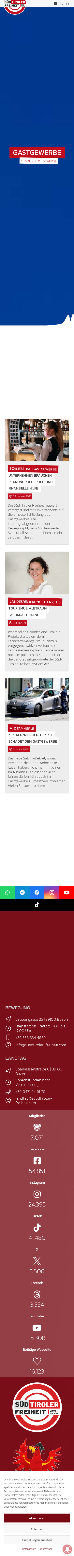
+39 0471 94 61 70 (30, 1091)
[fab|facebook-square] (37, 1161)
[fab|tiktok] (37, 1228)
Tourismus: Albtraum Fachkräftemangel (27, 611)
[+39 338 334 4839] (10, 1037)
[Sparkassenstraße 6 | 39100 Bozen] (10, 1071)
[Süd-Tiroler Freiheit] (37, 1407)
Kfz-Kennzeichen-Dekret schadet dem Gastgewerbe (32, 738)
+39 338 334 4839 (30, 1038)
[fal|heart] (37, 1361)
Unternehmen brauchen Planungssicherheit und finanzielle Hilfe (30, 482)
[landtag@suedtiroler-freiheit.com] (10, 1100)
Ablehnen (37, 1529)
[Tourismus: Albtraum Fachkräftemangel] (37, 573)
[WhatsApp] (7, 892)
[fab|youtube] (37, 1328)
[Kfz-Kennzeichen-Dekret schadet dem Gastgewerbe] (37, 699)
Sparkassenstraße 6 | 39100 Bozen (38, 1071)
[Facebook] (37, 892)
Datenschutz (29, 1549)
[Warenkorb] (67, 3)
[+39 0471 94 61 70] (10, 1091)
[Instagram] (51, 892)
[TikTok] (37, 905)
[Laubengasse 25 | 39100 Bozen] (10, 1019)
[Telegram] (22, 892)
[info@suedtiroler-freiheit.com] (10, 1045)
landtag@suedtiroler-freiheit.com (33, 1100)
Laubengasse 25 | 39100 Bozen (41, 1019)
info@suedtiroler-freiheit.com (40, 1045)
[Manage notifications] (67, 1549)
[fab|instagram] (37, 1194)
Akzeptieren (37, 1518)
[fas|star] (37, 1127)
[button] (55, 3)
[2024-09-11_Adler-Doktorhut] (37, 1462)
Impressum (46, 1549)
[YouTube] (66, 892)
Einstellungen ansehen (37, 1540)
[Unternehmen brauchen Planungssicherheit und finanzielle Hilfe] (37, 440)
